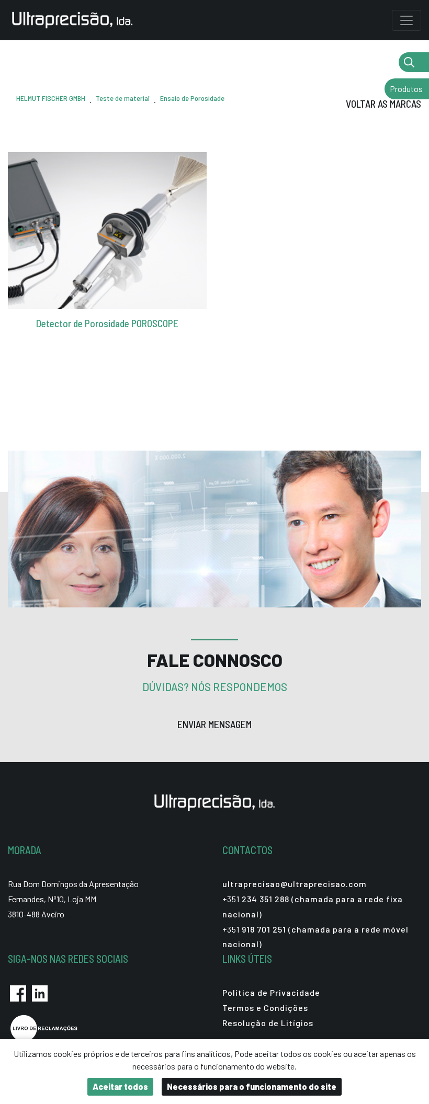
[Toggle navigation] (406, 20)
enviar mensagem (214, 724)
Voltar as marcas (383, 104)
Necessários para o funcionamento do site (251, 1086)
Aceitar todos (120, 1086)
